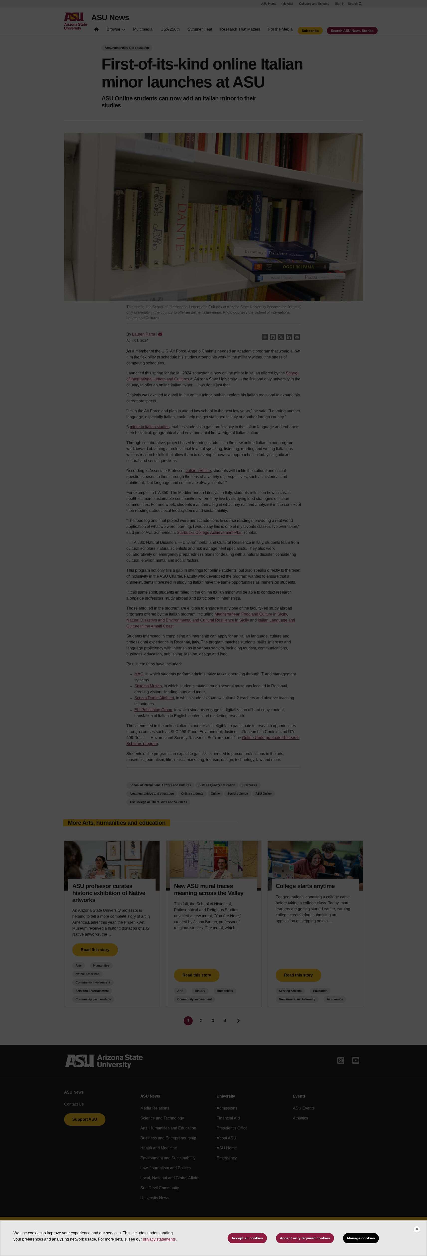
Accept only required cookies (305, 1238)
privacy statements (159, 1239)
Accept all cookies (247, 1238)
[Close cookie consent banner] (416, 1229)
